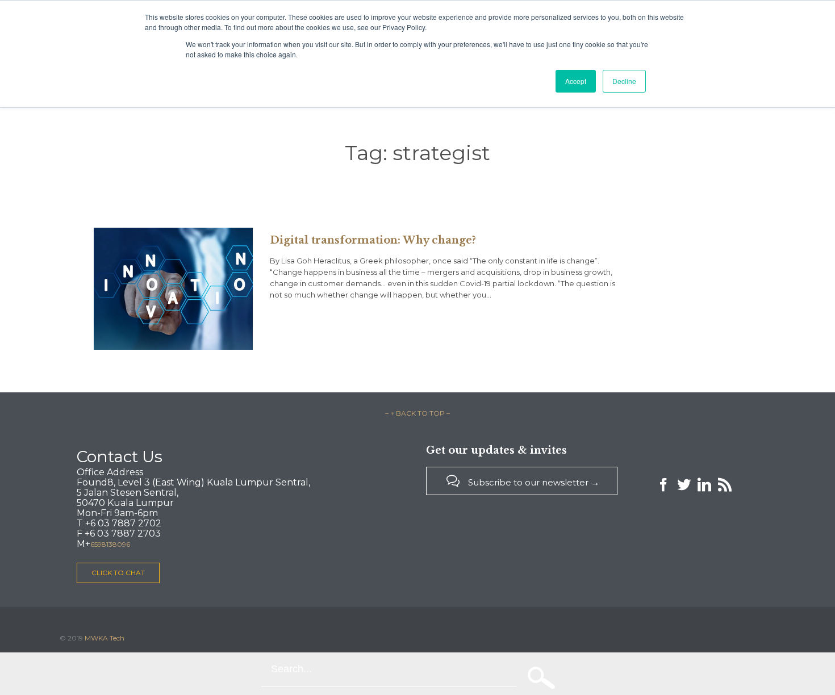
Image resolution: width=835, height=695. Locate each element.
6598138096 (110, 544)
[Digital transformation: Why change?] (173, 289)
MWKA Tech (104, 638)
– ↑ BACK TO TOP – (417, 413)
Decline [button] (624, 81)
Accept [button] (575, 81)
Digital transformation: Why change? (373, 240)
